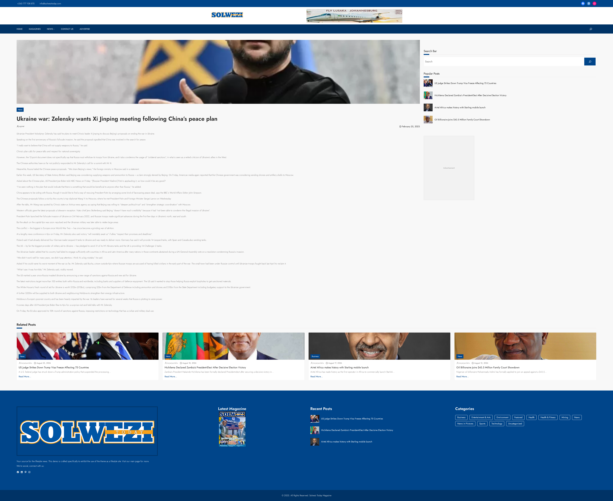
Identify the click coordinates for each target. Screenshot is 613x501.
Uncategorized (515, 423)
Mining (565, 417)
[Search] (590, 61)
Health (531, 417)
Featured (518, 417)
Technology (497, 423)
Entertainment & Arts (481, 417)
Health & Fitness (548, 417)
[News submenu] (54, 29)
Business (315, 356)
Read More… (25, 376)
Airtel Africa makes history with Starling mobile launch (460, 107)
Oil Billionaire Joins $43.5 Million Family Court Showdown (462, 119)
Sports (482, 423)
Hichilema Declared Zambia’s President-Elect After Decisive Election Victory (470, 95)
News (20, 109)
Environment (502, 417)
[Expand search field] (590, 29)
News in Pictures (465, 423)
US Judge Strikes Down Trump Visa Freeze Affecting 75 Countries (465, 83)
